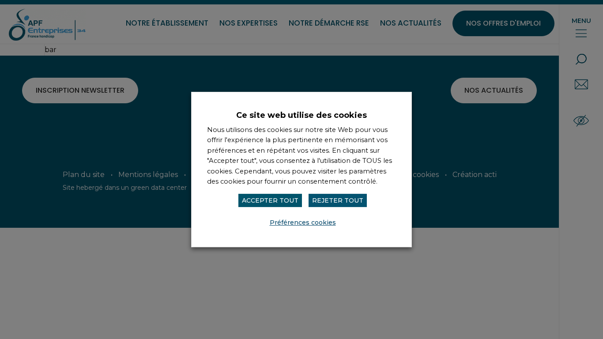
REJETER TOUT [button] (337, 200)
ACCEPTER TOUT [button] (270, 200)
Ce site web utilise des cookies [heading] (301, 115)
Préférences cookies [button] (303, 222)
